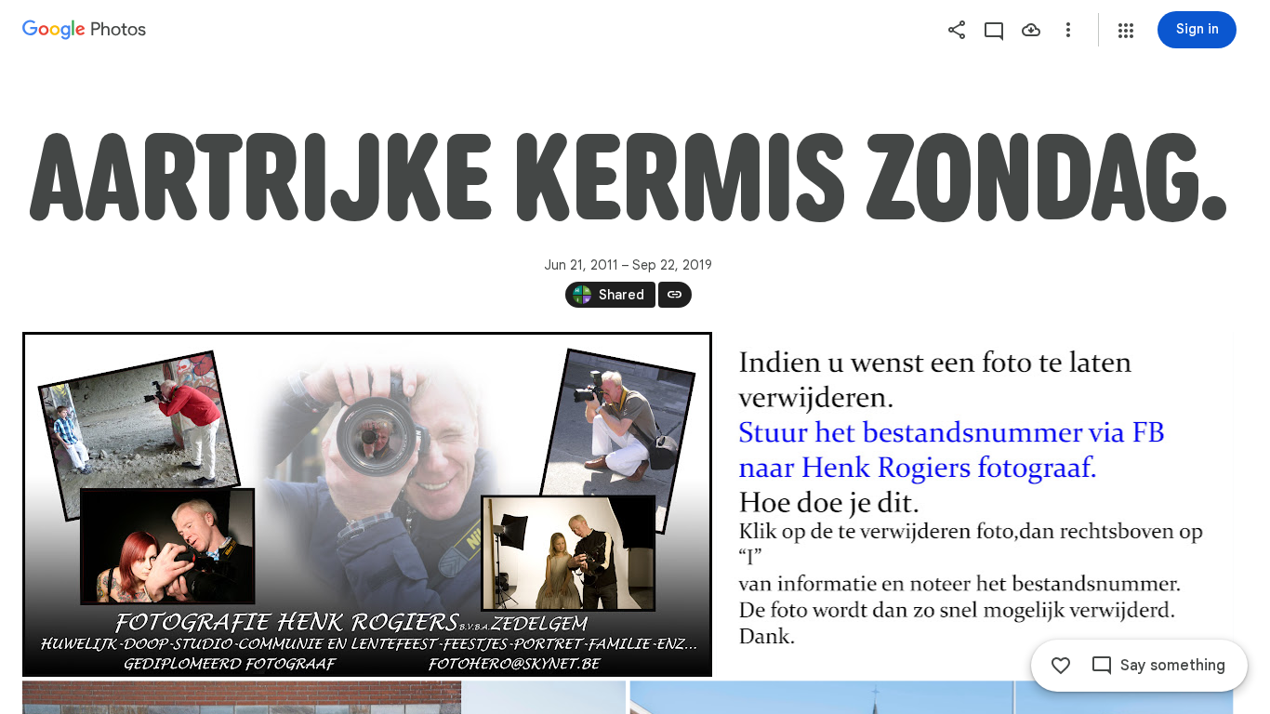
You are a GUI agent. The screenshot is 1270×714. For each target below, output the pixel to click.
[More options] (1068, 29)
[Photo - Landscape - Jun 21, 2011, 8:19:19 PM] (367, 504)
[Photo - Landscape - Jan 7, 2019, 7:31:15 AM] (974, 504)
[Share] (956, 29)
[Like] (1060, 665)
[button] (1125, 30)
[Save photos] (1031, 29)
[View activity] (993, 29)
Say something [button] (1172, 665)
